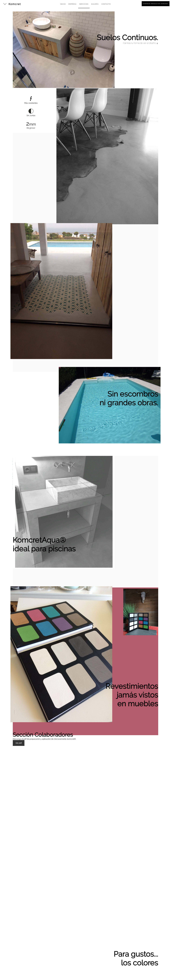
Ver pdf (18, 743)
